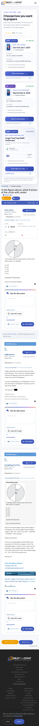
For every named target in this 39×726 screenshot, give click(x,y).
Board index (5, 186)
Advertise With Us (19, 676)
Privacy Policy (18, 716)
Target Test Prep (10, 698)
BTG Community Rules (19, 665)
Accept (19, 721)
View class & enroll (18, 73)
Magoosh (10, 693)
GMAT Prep (19, 669)
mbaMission (28, 695)
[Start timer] (6, 227)
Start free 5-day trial (18, 169)
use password (10, 320)
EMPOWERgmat (10, 690)
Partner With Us (19, 674)
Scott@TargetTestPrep (13, 478)
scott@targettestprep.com (14, 568)
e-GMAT (11, 688)
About (19, 679)
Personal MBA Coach (28, 700)
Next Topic (31, 203)
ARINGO (28, 693)
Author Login (19, 681)
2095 (10, 358)
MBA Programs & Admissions (19, 672)
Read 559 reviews (9, 173)
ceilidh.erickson (12, 367)
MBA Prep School (28, 698)
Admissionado (28, 688)
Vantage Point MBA (28, 709)
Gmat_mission (10, 220)
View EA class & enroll (18, 119)
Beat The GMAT (12, 334)
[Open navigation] (35, 3)
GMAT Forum (19, 667)
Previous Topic (11, 203)
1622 (10, 214)
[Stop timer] (9, 227)
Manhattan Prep (10, 695)
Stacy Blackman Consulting (28, 702)
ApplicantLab (28, 690)
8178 (10, 469)
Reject (8, 721)
